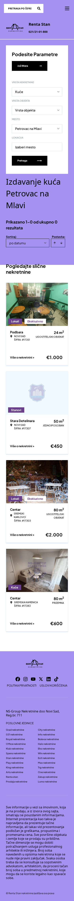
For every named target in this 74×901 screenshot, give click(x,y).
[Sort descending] (61, 242)
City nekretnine (46, 729)
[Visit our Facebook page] (17, 679)
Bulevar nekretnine (48, 739)
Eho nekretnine (46, 748)
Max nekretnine (46, 762)
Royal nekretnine (15, 739)
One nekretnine (46, 772)
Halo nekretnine (47, 743)
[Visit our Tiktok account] (56, 679)
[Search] (38, 8)
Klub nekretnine (14, 748)
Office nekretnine (16, 743)
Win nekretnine (46, 753)
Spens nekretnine (15, 753)
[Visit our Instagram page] (25, 679)
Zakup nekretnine (47, 776)
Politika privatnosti (22, 685)
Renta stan (12, 776)
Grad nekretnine (15, 729)
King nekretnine (14, 767)
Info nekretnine (46, 734)
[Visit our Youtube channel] (33, 679)
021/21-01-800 (38, 32)
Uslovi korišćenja (53, 685)
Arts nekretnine (14, 772)
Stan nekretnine (15, 758)
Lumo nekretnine (47, 781)
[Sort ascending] (55, 242)
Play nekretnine (14, 762)
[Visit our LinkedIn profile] (48, 679)
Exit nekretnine (46, 758)
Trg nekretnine (46, 767)
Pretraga (22, 160)
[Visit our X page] (40, 679)
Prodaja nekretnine (16, 781)
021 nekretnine (14, 734)
